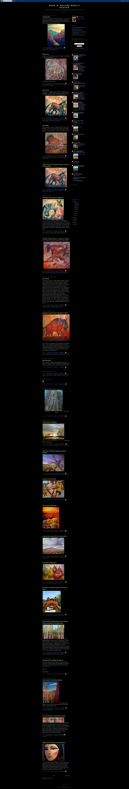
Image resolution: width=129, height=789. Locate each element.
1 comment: (60, 47)
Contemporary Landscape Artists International (78, 93)
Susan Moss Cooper (77, 73)
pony (47, 191)
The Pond (80, 126)
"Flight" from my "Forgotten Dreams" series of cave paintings (55, 165)
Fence (47, 474)
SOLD (63, 615)
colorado (62, 653)
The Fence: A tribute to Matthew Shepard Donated (54, 451)
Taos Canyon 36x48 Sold (49, 505)
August (75, 202)
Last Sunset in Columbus (49, 422)
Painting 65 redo (81, 166)
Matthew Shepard (65, 474)
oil (53, 375)
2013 (74, 217)
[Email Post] (64, 47)
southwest (62, 354)
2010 (74, 222)
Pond (64, 445)
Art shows (52, 306)
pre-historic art (64, 157)
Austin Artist (75, 125)
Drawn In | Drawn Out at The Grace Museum (81, 144)
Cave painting (49, 156)
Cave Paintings (49, 190)
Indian (65, 353)
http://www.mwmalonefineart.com (78, 27)
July (75, 211)
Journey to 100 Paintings (78, 165)
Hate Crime (51, 474)
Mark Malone (45, 157)
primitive (51, 191)
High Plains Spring (81, 154)
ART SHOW (45, 278)
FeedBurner (82, 48)
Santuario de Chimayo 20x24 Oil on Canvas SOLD (54, 588)
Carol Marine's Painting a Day (79, 54)
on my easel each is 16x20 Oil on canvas (54, 716)
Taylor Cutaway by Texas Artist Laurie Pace (81, 86)
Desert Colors (81, 113)
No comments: (61, 83)
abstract (48, 306)
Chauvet (54, 156)
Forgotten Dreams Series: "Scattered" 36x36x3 (55, 239)
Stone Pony (45, 90)
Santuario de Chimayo (56, 615)
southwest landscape (53, 49)
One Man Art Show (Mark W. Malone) (52, 660)
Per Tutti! (80, 74)
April (75, 215)
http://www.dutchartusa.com (77, 28)
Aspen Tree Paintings (77, 102)
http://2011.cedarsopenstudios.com (79, 34)
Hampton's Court (76, 142)
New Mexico (66, 531)
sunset (67, 445)
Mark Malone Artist (50, 48)
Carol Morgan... (76, 161)
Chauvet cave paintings (62, 156)
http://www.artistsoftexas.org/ (77, 30)
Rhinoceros (45, 54)
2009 (74, 224)
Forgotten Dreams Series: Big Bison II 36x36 (55, 313)
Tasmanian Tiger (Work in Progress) (52, 197)
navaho (59, 735)
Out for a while (76, 162)
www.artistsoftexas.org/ (78, 180)
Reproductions (46, 360)
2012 (74, 218)
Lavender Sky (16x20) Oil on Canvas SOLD (54, 536)
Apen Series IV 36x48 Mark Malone (52, 680)
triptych (44, 736)
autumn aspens (49, 653)
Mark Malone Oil (59, 48)
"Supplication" (46, 17)
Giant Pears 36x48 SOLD (49, 562)
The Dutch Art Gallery (77, 173)
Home (54, 775)
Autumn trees (56, 653)
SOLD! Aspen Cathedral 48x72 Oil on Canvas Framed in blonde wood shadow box (55, 622)
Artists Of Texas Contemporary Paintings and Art (79, 83)
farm (54, 445)
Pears (59, 583)
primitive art (57, 354)
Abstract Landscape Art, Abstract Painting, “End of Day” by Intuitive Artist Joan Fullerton (82, 97)
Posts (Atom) (50, 778)
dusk (47, 445)
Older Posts (67, 775)
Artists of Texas (59, 306)
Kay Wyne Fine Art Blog (78, 112)
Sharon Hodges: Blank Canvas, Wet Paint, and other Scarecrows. (79, 152)
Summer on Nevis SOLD (49, 479)
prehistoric (51, 85)
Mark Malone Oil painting (61, 84)
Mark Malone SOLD (59, 531)
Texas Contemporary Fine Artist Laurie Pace (78, 64)
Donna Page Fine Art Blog (78, 134)
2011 (74, 220)
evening (50, 445)
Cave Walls (45, 125)
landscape (48, 557)
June (75, 213)
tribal (67, 354)
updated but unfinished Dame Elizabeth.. (54, 742)
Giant (47, 583)
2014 (74, 201)
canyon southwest (50, 531)
